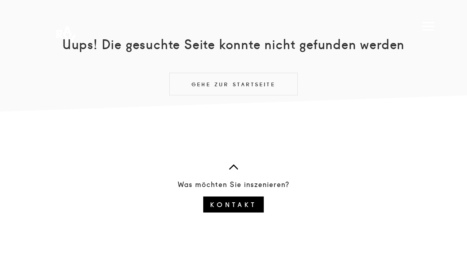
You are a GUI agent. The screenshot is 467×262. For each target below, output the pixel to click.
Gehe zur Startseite (233, 84)
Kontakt (233, 204)
